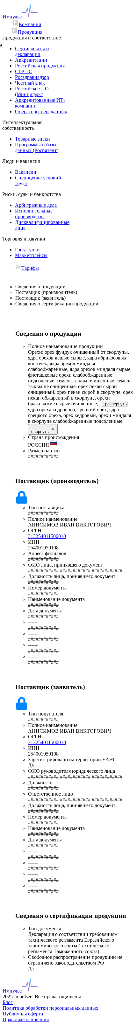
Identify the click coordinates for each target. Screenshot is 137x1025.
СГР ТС (23, 71)
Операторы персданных (41, 111)
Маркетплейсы (31, 255)
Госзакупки (27, 249)
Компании (30, 24)
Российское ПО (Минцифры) (32, 91)
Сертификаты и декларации (32, 51)
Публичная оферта (23, 1013)
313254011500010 (47, 536)
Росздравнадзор (32, 77)
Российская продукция (40, 65)
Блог (8, 1002)
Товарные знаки (32, 139)
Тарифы (30, 268)
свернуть (40, 431)
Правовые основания (26, 1019)
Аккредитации (31, 60)
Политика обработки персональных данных (50, 1008)
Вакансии (25, 172)
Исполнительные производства (34, 213)
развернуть (116, 403)
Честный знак (30, 83)
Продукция (30, 32)
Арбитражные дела (36, 205)
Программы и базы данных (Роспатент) (36, 147)
